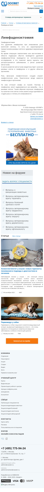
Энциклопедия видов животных (11, 405)
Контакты (6, 419)
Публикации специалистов (10, 403)
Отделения (4, 356)
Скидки (3, 364)
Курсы (3, 381)
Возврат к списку (7, 122)
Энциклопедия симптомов (10, 411)
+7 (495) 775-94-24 (34, 3)
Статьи (4, 400)
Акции (3, 362)
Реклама (4, 425)
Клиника (5, 353)
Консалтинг (5, 395)
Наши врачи (5, 359)
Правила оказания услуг (9, 373)
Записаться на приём (21, 341)
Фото (2, 370)
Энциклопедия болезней (9, 408)
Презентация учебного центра (11, 386)
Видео (3, 367)
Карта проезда (38, 6)
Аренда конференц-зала (9, 389)
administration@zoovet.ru (10, 470)
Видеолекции (5, 384)
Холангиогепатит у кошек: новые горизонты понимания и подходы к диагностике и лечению (21, 271)
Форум (4, 431)
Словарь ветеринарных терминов (18, 17)
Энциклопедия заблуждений (10, 414)
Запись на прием (36, 116)
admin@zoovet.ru (7, 465)
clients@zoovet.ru (36, 119)
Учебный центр (8, 378)
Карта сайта (5, 422)
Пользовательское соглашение (11, 427)
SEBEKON (15, 475)
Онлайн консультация (12, 434)
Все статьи (16, 236)
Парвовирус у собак (10, 322)
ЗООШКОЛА (5, 392)
